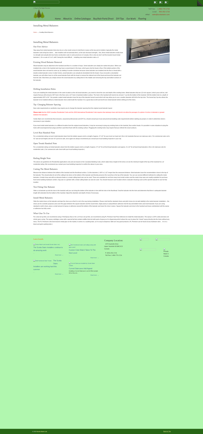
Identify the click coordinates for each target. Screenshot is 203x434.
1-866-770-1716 (164, 9)
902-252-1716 (164, 12)
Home (35, 32)
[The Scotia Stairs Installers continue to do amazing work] (46, 244)
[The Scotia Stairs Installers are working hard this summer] (42, 260)
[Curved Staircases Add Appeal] (83, 265)
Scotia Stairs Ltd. (39, 13)
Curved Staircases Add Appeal (80, 268)
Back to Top (167, 431)
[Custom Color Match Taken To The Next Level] (83, 247)
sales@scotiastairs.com (161, 14)
